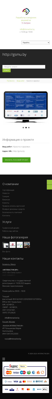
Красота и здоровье (21, 146)
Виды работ (20, 81)
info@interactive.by (27, 29)
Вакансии (6, 199)
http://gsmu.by (19, 151)
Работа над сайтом (10, 231)
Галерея (5, 196)
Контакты (6, 215)
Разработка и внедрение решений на (26, 20)
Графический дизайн (10, 228)
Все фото (6, 251)
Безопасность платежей (12, 212)
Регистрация (38, 2)
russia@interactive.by (13, 339)
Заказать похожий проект (16, 160)
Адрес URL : (7, 151)
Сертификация (8, 190)
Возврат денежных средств (13, 209)
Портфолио (10, 81)
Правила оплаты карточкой (13, 206)
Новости (5, 193)
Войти (47, 2)
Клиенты (5, 203)
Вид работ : (7, 146)
